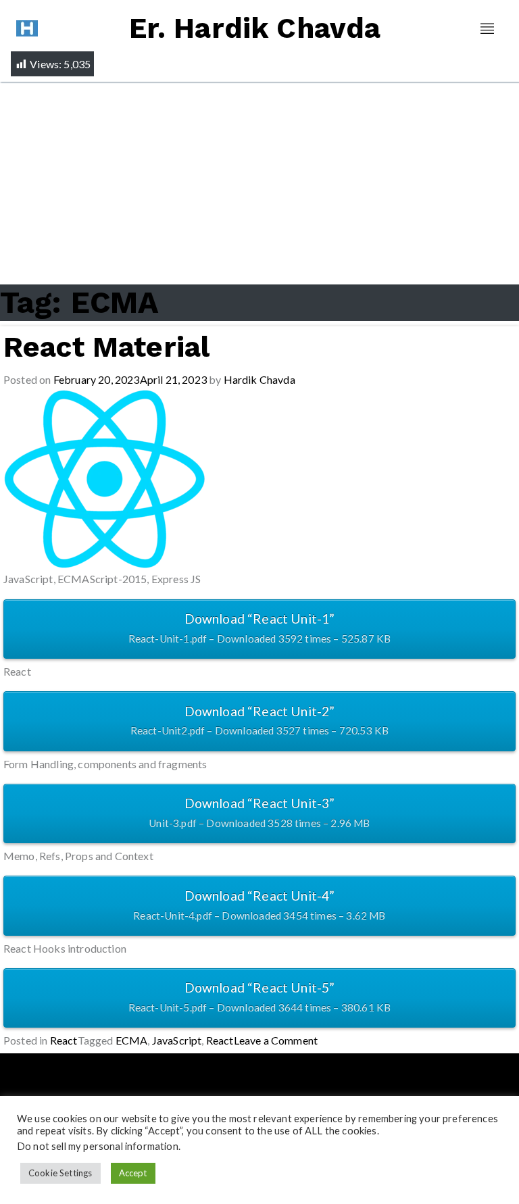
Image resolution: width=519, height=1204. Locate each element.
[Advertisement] (259, 183)
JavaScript (177, 1040)
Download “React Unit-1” (259, 628)
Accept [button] (133, 1173)
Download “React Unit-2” (259, 720)
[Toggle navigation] (487, 28)
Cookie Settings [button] (60, 1173)
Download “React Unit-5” (259, 996)
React (64, 1040)
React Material (106, 346)
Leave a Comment (276, 1040)
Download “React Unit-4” (259, 905)
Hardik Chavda (259, 379)
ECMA (132, 1040)
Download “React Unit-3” (259, 812)
